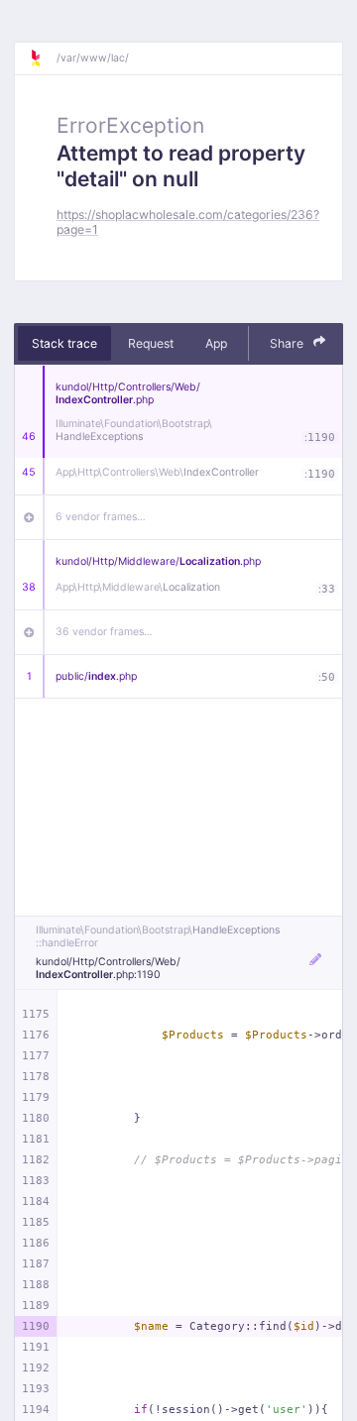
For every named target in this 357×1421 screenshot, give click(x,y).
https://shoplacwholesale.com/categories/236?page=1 (188, 222)
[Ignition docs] (43, 58)
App (216, 343)
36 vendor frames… (104, 631)
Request (151, 343)
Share (288, 343)
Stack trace (64, 343)
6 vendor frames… (101, 516)
